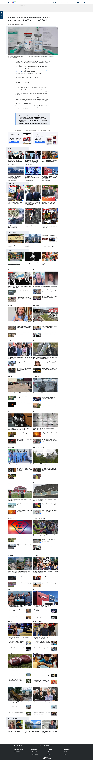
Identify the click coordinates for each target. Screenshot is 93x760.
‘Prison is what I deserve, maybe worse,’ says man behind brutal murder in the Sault (49, 469)
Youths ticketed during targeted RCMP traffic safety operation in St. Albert (49, 369)
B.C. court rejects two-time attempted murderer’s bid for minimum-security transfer (24, 577)
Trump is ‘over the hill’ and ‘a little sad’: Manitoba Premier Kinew (49, 203)
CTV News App (39, 741)
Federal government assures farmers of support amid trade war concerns (19, 500)
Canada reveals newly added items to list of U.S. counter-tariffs (49, 161)
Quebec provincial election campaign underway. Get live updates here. (20, 358)
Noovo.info (65, 751)
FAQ (48, 741)
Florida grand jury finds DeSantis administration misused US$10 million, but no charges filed (49, 577)
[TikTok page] (17, 745)
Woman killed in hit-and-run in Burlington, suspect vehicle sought (23, 291)
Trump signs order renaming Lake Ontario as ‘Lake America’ (15, 203)
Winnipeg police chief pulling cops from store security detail (44, 393)
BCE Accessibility (17, 751)
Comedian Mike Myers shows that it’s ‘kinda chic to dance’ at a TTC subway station (24, 298)
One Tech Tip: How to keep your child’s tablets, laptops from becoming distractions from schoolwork (44, 670)
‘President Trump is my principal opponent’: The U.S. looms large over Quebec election (20, 606)
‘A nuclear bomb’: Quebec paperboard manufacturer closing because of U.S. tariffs (44, 464)
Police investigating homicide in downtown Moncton (19, 392)
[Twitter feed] (15, 745)
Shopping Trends (55, 2)
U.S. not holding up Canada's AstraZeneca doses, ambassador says (33, 123)
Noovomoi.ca (66, 752)
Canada (28, 2)
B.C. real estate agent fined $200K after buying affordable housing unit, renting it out (33, 245)
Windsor (9, 15)
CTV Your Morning (46, 2)
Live (70, 2)
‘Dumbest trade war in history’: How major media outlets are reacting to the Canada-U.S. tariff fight (49, 245)
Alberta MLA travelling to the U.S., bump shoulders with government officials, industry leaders (50, 362)
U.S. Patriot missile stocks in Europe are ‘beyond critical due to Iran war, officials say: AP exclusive (50, 583)
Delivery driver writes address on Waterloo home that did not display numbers (49, 731)
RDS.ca (65, 754)
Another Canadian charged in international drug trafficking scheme (43, 429)
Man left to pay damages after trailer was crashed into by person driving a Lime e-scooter (45, 358)
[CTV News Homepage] (16, 2)
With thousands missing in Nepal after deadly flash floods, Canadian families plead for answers (19, 572)
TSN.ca (48, 754)
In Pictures (38, 2)
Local (23, 2)
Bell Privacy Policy (34, 751)
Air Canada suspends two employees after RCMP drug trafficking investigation (24, 369)
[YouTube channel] (19, 745)
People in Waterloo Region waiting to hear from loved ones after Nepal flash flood (49, 440)
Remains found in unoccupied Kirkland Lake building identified (49, 475)
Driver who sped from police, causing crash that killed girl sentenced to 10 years (19, 322)
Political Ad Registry (34, 754)
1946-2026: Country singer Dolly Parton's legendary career (31, 263)
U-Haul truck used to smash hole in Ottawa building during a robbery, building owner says (44, 322)
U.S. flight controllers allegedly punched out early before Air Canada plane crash (14, 177)
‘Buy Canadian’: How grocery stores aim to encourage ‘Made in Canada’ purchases (15, 245)
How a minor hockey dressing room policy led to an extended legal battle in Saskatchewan (18, 429)
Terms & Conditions (34, 752)
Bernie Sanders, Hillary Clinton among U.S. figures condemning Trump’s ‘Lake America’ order (31, 161)
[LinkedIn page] (21, 745)
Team (56, 741)
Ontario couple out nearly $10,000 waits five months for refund (15, 731)
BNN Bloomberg (50, 752)
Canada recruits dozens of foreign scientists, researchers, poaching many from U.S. (44, 702)
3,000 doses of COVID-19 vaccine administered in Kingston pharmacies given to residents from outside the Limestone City (32, 118)
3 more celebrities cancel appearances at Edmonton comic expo (32, 177)
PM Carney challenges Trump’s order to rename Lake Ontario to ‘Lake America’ (15, 161)
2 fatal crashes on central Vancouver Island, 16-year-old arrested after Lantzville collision (49, 540)
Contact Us (44, 741)
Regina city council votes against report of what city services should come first (24, 433)
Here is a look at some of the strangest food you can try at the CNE (49, 263)
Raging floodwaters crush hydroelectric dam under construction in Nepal (13, 226)
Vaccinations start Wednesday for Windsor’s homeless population (33, 115)
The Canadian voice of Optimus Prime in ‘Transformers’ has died (43, 638)
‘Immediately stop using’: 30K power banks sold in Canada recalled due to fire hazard (49, 177)
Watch (32, 2)
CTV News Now (64, 2)
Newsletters (52, 741)
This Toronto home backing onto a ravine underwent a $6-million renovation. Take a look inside (15, 263)
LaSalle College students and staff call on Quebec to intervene (24, 362)
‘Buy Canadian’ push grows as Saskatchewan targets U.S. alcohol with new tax (49, 226)
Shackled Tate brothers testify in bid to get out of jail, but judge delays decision (45, 572)
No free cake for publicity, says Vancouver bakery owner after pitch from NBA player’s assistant (49, 290)
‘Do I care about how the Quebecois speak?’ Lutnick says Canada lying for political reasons (32, 203)
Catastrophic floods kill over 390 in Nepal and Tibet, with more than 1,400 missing (20, 702)
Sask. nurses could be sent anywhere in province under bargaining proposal (19, 464)
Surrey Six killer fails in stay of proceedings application (45, 286)
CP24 (48, 751)
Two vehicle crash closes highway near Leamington (19, 534)
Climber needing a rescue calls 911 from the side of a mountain (32, 226)
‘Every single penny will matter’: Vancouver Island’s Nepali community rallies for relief (44, 535)
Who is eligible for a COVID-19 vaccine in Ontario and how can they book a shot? (33, 121)
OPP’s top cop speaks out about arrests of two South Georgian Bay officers (44, 500)
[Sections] (9, 2)
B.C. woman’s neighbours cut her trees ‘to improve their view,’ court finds (32, 731)
